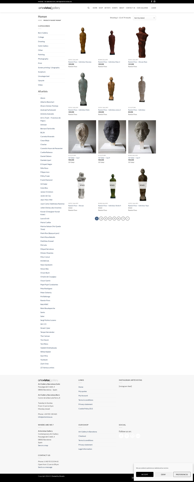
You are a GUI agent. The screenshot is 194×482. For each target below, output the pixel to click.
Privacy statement (85, 404)
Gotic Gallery (43, 46)
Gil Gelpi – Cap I (74, 158)
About (121, 8)
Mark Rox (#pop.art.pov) (49, 233)
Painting (41, 54)
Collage (41, 37)
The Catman (45, 336)
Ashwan (43, 125)
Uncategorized (43, 76)
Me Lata (43, 245)
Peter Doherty (46, 292)
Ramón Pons (45, 300)
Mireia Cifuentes (46, 253)
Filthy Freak (45, 176)
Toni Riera (44, 344)
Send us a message (45, 467)
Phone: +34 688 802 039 (46, 1)
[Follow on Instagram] (154, 2)
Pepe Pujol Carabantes (49, 284)
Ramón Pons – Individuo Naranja (79, 62)
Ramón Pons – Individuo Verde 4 (109, 206)
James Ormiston (46, 192)
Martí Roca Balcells (47, 237)
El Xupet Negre (46, 164)
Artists (107, 8)
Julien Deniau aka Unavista (50, 208)
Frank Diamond (46, 180)
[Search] (88, 8)
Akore (42, 98)
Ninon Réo (44, 269)
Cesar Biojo (44, 140)
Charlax (43, 144)
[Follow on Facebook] (152, 2)
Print (40, 63)
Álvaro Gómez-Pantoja (49, 106)
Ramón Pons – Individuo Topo (138, 206)
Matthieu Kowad (47, 241)
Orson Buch (45, 273)
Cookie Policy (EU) (85, 408)
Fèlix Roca (44, 168)
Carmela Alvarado (47, 136)
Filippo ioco (44, 172)
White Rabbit (45, 352)
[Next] (127, 218)
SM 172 (43, 324)
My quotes (82, 391)
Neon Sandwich (46, 265)
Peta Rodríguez (46, 288)
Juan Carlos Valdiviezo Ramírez (52, 204)
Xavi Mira (44, 356)
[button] (153, 8)
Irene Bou (44, 188)
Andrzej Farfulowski (48, 110)
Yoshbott (44, 360)
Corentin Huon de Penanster (51, 148)
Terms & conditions (85, 400)
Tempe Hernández (47, 332)
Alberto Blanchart (47, 102)
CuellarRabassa (46, 152)
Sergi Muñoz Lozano (48, 320)
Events (115, 8)
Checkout (82, 436)
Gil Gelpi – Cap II (104, 158)
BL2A (42, 132)
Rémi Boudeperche (47, 308)
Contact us (130, 8)
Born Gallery (43, 33)
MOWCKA (44, 261)
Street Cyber (45, 328)
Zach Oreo (44, 364)
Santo (42, 312)
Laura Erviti (44, 218)
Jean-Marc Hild (46, 200)
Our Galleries (142, 8)
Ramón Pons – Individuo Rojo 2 (109, 62)
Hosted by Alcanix (58, 476)
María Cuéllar (45, 222)
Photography (43, 59)
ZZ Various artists (47, 367)
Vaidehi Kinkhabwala (48, 348)
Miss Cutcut (45, 257)
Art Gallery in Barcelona (87, 432)
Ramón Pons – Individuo (136, 110)
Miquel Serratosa (47, 249)
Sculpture (41, 72)
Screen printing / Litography (49, 67)
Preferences (182, 474)
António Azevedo (47, 114)
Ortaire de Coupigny (48, 277)
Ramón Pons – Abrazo (76, 206)
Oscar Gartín (45, 280)
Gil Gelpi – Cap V (134, 158)
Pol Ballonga (45, 296)
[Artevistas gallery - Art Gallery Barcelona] (49, 8)
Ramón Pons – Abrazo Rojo (137, 62)
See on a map (43, 445)
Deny (163, 474)
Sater (42, 316)
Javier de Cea (45, 196)
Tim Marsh (44, 340)
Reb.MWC (44, 304)
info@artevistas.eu (64, 1)
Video (40, 85)
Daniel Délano (45, 156)
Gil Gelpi (43, 184)
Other (40, 50)
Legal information (85, 449)
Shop (101, 8)
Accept (144, 474)
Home (95, 8)
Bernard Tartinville (47, 128)
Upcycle (41, 80)
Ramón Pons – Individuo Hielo (78, 110)
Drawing (41, 41)
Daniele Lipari (45, 160)
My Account (83, 395)
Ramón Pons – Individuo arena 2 (109, 110)
